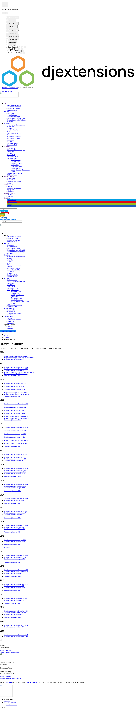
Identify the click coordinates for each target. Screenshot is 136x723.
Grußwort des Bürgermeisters (16, 125)
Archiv (9, 261)
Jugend (9, 194)
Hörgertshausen (12, 202)
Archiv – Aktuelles (12, 130)
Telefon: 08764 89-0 (6, 650)
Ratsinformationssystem (14, 107)
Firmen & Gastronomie (14, 133)
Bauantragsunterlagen (13, 116)
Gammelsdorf (12, 200)
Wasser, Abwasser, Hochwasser (20, 170)
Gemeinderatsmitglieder (14, 136)
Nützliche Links (15, 161)
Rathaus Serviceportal (13, 108)
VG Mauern (11, 206)
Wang (1, 216)
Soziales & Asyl (12, 145)
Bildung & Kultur (9, 176)
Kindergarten (11, 178)
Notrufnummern (12, 148)
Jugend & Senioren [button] (9, 324)
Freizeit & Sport (8, 185)
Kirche (9, 183)
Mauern (10, 204)
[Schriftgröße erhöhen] (22, 49)
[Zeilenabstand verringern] (20, 51)
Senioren (10, 196)
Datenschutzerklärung (10, 702)
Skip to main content (6, 91)
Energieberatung (16, 160)
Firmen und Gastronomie (14, 265)
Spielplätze (10, 190)
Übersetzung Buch (16, 166)
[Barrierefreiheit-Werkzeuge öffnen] (5, 4)
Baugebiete (10, 113)
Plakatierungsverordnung (14, 173)
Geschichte (10, 126)
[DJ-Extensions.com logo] (68, 86)
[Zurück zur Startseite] (9, 97)
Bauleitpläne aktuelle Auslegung (16, 120)
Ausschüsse (10, 140)
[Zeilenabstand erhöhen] (23, 51)
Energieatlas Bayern (17, 168)
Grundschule (11, 180)
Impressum (7, 701)
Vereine (9, 186)
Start (5, 102)
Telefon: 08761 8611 (6, 676)
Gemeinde (7, 123)
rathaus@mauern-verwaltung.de (9, 652)
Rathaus (6, 103)
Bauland (6, 111)
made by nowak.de (11, 705)
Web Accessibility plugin (10, 88)
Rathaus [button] (6, 235)
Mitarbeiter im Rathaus (14, 105)
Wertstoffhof (11, 155)
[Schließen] (6, 13)
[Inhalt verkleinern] (22, 47)
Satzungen (10, 141)
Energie (9, 135)
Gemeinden (7, 198)
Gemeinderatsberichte (13, 138)
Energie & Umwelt (13, 158)
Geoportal (10, 121)
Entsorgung (10, 151)
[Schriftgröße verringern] (19, 49)
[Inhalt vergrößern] (25, 47)
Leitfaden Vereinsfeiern (14, 188)
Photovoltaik (15, 165)
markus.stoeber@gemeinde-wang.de (10, 678)
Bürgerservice (8, 146)
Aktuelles (10, 128)
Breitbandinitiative (12, 143)
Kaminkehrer (11, 153)
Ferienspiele (10, 191)
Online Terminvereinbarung (8, 219)
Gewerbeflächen (12, 115)
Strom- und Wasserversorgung (16, 150)
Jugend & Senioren (9, 193)
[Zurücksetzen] (3, 13)
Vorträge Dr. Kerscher (17, 163)
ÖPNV (9, 131)
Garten (13, 171)
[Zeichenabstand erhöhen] (24, 53)
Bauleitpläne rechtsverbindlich (16, 118)
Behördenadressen (12, 156)
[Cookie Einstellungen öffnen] (14, 722)
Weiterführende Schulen (14, 181)
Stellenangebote (12, 110)
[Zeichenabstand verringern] (21, 53)
